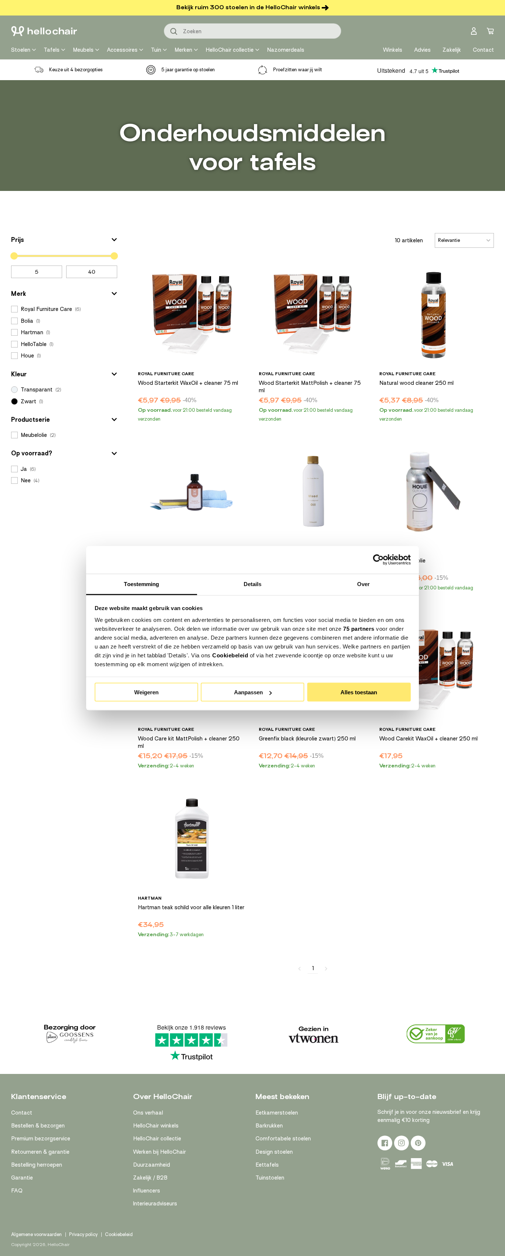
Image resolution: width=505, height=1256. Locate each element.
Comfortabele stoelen (283, 1139)
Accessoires (122, 50)
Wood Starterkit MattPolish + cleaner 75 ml (310, 386)
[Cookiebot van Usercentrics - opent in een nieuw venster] (378, 559)
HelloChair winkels (156, 1126)
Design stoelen (274, 1152)
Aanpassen (248, 692)
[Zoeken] (174, 32)
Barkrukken (269, 1126)
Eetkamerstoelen (276, 1113)
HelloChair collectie (230, 50)
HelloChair (59, 1244)
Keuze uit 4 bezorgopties (76, 69)
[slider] (14, 256)
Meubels (83, 50)
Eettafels (267, 1165)
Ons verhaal (148, 1113)
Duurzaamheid (151, 1165)
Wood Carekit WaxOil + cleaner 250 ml (428, 739)
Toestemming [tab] (141, 584)
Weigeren (146, 692)
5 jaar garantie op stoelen (188, 69)
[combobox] (252, 31)
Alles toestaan (358, 692)
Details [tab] (253, 584)
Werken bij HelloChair (159, 1152)
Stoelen (20, 50)
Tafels (52, 50)
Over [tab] (363, 584)
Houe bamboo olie (402, 561)
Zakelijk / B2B (150, 1178)
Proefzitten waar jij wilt (297, 69)
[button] (64, 239)
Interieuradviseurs (155, 1204)
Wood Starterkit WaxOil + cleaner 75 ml (188, 383)
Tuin (156, 50)
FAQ (17, 1191)
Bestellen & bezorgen (38, 1126)
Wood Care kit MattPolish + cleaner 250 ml (189, 742)
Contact (21, 1113)
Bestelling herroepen (36, 1165)
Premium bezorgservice (40, 1139)
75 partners (358, 628)
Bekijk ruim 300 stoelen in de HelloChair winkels (248, 7)
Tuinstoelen (269, 1178)
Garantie (22, 1178)
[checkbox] (64, 309)
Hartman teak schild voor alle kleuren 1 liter (191, 907)
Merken (183, 50)
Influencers (146, 1191)
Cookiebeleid (230, 655)
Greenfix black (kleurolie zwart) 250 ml (307, 739)
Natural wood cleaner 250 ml (416, 383)
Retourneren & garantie (40, 1152)
